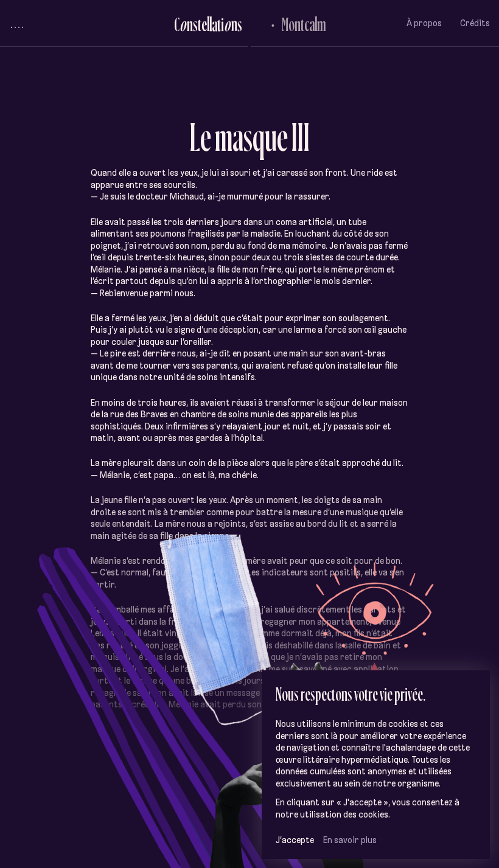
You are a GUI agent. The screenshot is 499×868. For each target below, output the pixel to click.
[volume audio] (17, 23)
